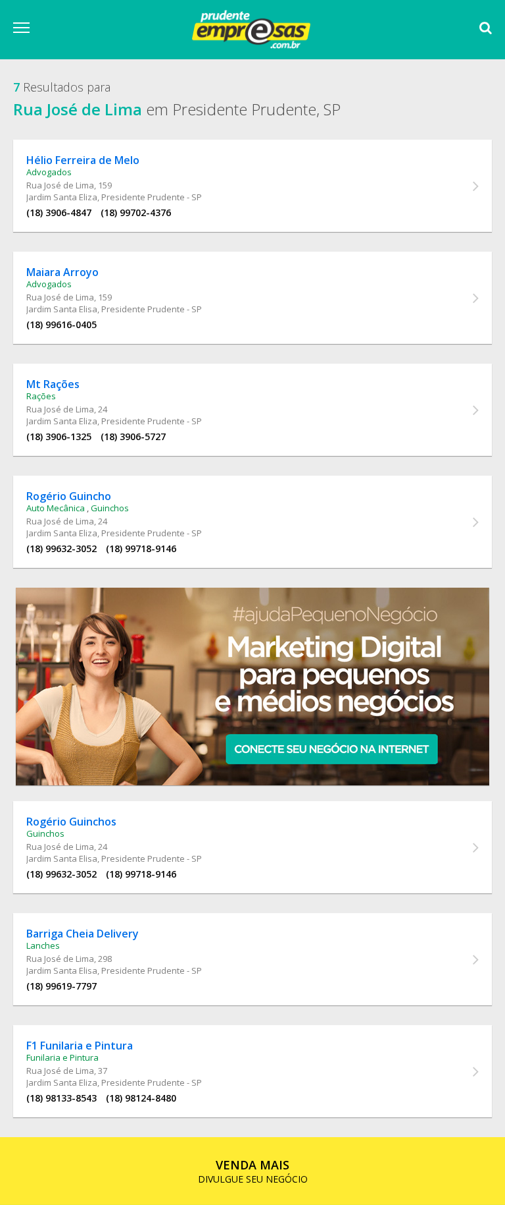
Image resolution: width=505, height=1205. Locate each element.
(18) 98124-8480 (141, 1098)
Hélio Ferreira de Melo (82, 160)
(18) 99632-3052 (61, 548)
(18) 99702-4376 (136, 212)
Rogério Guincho (68, 496)
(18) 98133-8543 (61, 1098)
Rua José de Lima (60, 185)
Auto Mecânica (55, 508)
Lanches (43, 945)
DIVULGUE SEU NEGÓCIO (253, 1171)
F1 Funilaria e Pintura (79, 1045)
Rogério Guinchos (71, 821)
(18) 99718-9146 (141, 548)
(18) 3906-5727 (133, 436)
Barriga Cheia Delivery (82, 933)
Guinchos (110, 508)
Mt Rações (53, 384)
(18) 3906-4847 (58, 212)
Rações (41, 396)
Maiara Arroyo (62, 272)
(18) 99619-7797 (61, 986)
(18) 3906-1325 (58, 436)
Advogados (49, 172)
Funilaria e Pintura (62, 1057)
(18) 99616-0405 (61, 324)
